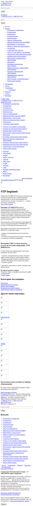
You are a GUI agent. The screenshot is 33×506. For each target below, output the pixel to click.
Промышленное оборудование (10, 288)
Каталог (7, 26)
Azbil (4, 167)
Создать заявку (5, 275)
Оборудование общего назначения (11, 289)
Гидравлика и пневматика (15, 30)
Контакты (8, 95)
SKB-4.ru (3, 397)
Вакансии (13, 90)
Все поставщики (27, 178)
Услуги (7, 86)
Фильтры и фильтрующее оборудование (15, 72)
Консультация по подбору (9, 392)
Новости (8, 91)
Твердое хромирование (14, 40)
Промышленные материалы (9, 284)
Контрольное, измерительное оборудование (16, 133)
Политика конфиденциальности (11, 493)
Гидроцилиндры (12, 36)
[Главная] (4, 15)
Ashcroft (5, 159)
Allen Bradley (7, 153)
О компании (9, 88)
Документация (6, 467)
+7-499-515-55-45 (17, 16)
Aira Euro (6, 151)
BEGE (5, 171)
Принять (3, 504)
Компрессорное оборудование (16, 56)
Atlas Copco (6, 161)
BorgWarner (6, 175)
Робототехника (12, 38)
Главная (3, 180)
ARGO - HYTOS (8, 157)
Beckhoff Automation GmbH (11, 169)
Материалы (10, 62)
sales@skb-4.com (6, 5)
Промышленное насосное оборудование (15, 76)
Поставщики (9, 84)
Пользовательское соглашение (10, 494)
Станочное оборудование (15, 50)
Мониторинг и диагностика (16, 44)
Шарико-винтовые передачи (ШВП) (18, 42)
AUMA (5, 163)
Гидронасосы (11, 34)
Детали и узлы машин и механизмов (18, 52)
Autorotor (6, 165)
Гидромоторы (11, 32)
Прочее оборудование (14, 81)
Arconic (5, 155)
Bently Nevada (7, 173)
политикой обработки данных (19, 501)
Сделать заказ (5, 99)
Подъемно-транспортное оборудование (15, 65)
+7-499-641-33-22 (6, 3)
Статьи (7, 94)
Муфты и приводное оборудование (18, 46)
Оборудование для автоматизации (18, 79)
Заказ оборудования (7, 204)
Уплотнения (11, 48)
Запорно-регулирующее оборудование (19, 54)
